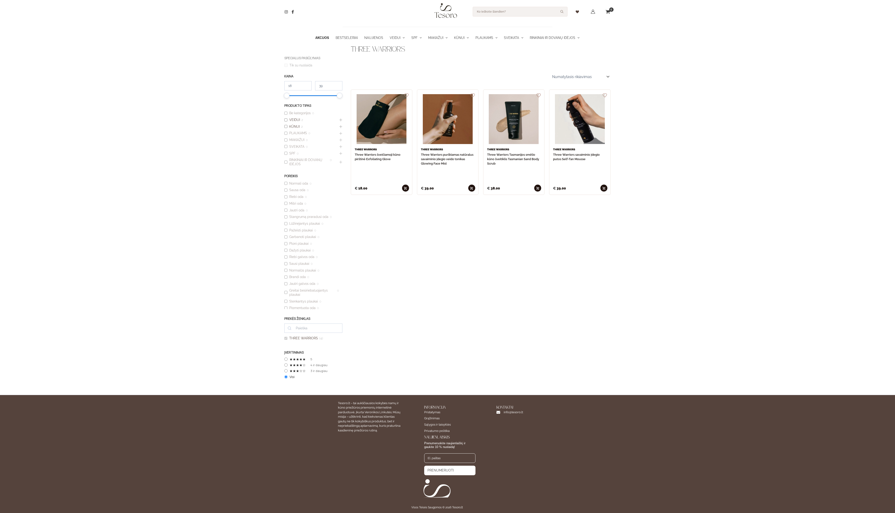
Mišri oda (296, 203)
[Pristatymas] (432, 412)
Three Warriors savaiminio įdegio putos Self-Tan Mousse (576, 157)
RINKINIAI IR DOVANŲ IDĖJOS (552, 38)
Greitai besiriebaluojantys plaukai (308, 292)
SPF (414, 38)
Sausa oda (297, 190)
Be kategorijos (300, 113)
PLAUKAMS (484, 38)
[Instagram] (286, 12)
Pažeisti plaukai (301, 230)
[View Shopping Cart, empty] (608, 11)
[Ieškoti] (562, 11)
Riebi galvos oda (301, 257)
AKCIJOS (322, 38)
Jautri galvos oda (302, 284)
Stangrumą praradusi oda (308, 217)
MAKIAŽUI (435, 38)
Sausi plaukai (299, 263)
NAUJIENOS (373, 38)
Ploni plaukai (299, 243)
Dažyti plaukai (300, 250)
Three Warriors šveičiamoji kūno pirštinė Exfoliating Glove (377, 157)
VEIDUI (395, 38)
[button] (402, 38)
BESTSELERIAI (347, 38)
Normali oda (298, 183)
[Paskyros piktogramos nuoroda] (593, 11)
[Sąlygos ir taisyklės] (437, 425)
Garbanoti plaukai (302, 237)
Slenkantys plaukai (303, 301)
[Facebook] (293, 12)
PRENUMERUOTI (440, 470)
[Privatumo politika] (437, 431)
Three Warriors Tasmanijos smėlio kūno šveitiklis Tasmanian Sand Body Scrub (513, 159)
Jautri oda (296, 210)
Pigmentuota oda (302, 308)
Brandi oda (297, 277)
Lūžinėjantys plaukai (304, 223)
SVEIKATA (511, 38)
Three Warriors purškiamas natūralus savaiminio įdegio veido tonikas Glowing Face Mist (447, 159)
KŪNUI (459, 38)
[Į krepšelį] (405, 188)
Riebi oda (296, 197)
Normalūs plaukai (302, 270)
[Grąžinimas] (432, 418)
